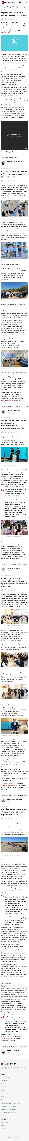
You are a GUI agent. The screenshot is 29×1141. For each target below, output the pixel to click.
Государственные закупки (8, 1112)
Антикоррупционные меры (9, 1109)
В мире (3, 1090)
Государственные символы (9, 1106)
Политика (4, 1080)
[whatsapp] (5, 19)
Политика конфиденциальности (10, 1103)
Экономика (4, 1087)
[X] (15, 19)
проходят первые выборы (9, 785)
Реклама (3, 1128)
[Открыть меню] (26, 2)
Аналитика (4, 1084)
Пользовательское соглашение (10, 1100)
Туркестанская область (9, 158)
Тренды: (3, 7)
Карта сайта (4, 1122)
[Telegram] (8, 19)
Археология (24, 1046)
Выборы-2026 (11, 7)
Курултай (5, 564)
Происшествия (5, 1077)
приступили (10, 400)
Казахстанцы (18, 406)
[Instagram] (2, 19)
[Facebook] (12, 19)
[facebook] (11, 1068)
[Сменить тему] (21, 2)
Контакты (4, 1125)
